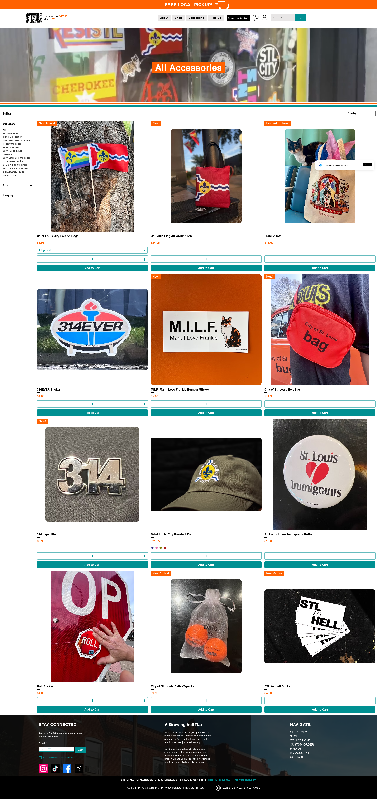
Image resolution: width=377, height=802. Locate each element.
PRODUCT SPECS (193, 787)
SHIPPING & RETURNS (146, 787)
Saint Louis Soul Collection (16, 158)
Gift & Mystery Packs (13, 172)
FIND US (296, 748)
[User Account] (265, 18)
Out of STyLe (9, 175)
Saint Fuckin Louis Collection (12, 153)
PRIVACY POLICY (171, 787)
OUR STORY (298, 732)
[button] (164, 18)
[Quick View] (92, 329)
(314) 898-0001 (223, 779)
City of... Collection (12, 137)
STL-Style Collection (13, 161)
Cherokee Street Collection (16, 140)
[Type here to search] (300, 17)
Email (43, 743)
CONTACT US (299, 757)
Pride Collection (11, 147)
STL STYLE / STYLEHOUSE (244, 787)
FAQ (128, 787)
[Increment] (144, 259)
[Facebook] (230, 5)
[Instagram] (215, 5)
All (4, 130)
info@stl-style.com (245, 779)
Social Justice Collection (15, 168)
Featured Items (10, 133)
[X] (237, 5)
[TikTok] (223, 5)
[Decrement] (40, 259)
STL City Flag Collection (15, 165)
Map (211, 779)
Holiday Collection (12, 144)
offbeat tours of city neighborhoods (185, 762)
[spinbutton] (92, 259)
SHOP (294, 736)
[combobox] (361, 113)
